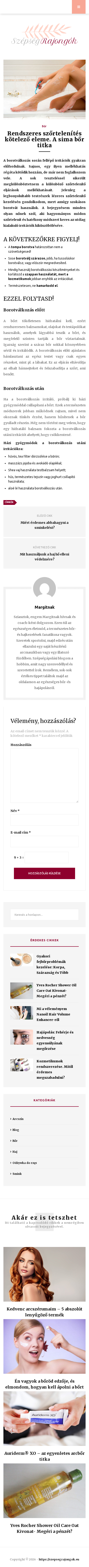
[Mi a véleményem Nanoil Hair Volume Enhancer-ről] (21, 1013)
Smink (17, 1173)
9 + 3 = (19, 857)
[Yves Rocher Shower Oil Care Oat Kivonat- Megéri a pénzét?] (21, 990)
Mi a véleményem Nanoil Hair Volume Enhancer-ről (53, 1014)
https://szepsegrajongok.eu (59, 1559)
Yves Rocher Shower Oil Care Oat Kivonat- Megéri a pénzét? (56, 990)
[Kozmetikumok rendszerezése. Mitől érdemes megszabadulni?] (21, 1064)
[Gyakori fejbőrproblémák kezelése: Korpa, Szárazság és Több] (21, 960)
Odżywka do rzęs (25, 1163)
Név (15, 811)
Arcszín (18, 1119)
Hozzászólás (20, 745)
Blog (16, 1130)
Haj (15, 1151)
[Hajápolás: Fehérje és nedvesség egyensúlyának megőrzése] (21, 1037)
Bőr (44, 126)
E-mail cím (20, 832)
